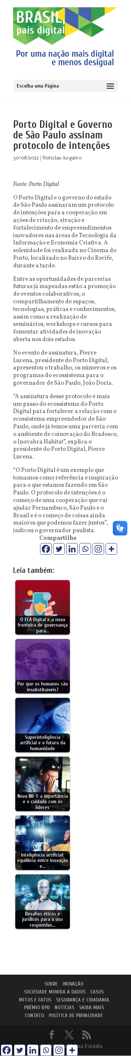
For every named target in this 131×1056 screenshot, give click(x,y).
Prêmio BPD (37, 1007)
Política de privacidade (76, 1015)
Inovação (73, 984)
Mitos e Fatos (35, 1000)
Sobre (51, 984)
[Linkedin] (72, 549)
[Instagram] (98, 549)
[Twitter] (59, 549)
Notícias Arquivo (62, 158)
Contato (34, 1015)
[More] (111, 549)
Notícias (64, 1007)
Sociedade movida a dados (55, 992)
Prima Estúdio (86, 1046)
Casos (97, 992)
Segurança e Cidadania (82, 1000)
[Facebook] (46, 549)
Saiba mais (91, 1007)
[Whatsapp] (85, 549)
